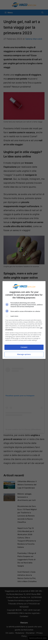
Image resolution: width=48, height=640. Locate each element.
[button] (24, 316)
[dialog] (24, 320)
